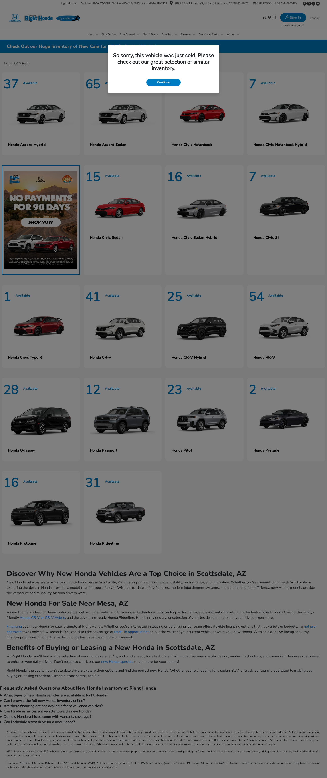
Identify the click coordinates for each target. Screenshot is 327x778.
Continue (163, 82)
